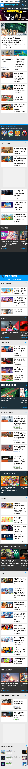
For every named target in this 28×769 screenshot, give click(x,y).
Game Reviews (7, 412)
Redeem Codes (7, 284)
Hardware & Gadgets (10, 695)
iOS (2, 1)
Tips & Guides (6, 670)
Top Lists (4, 499)
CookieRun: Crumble (9, 473)
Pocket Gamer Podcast (11, 546)
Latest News (6, 143)
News (16, 1)
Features (4, 228)
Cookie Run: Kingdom (13, 8)
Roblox (11, 1)
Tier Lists (5, 342)
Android (6, 1)
